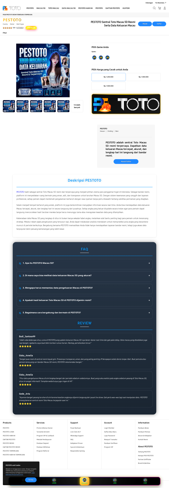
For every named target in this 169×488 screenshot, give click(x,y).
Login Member (109, 428)
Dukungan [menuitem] (149, 3)
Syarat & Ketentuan (77, 447)
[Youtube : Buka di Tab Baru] (164, 484)
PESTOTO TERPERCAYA (11, 451)
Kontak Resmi (143, 440)
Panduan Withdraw (43, 447)
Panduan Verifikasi (110, 443)
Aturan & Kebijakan (145, 436)
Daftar (159, 24)
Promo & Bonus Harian (44, 428)
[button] (159, 8)
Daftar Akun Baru (110, 432)
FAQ (71, 440)
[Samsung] (11, 8)
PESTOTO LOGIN (8, 432)
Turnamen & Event (43, 432)
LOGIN (54, 483)
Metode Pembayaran (44, 440)
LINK (114, 483)
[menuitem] (30, 8)
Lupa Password (109, 436)
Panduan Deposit (43, 443)
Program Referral (43, 451)
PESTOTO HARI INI (9, 436)
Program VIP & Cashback (45, 436)
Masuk (145, 24)
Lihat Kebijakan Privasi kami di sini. (20, 473)
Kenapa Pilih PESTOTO (146, 456)
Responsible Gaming (77, 451)
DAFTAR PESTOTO (9, 440)
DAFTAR (84, 483)
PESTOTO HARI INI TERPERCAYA (14, 455)
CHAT (145, 483)
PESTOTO (12, 19)
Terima (30, 480)
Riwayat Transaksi (110, 440)
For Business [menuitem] (159, 3)
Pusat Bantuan (75, 428)
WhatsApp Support (77, 436)
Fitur (5, 33)
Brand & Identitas (144, 463)
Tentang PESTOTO (144, 452)
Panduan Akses (143, 428)
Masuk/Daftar (126, 162)
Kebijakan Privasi (76, 443)
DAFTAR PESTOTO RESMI (11, 447)
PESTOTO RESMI (8, 443)
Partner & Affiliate (144, 459)
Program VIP (108, 447)
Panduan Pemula (144, 432)
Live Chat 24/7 (75, 432)
